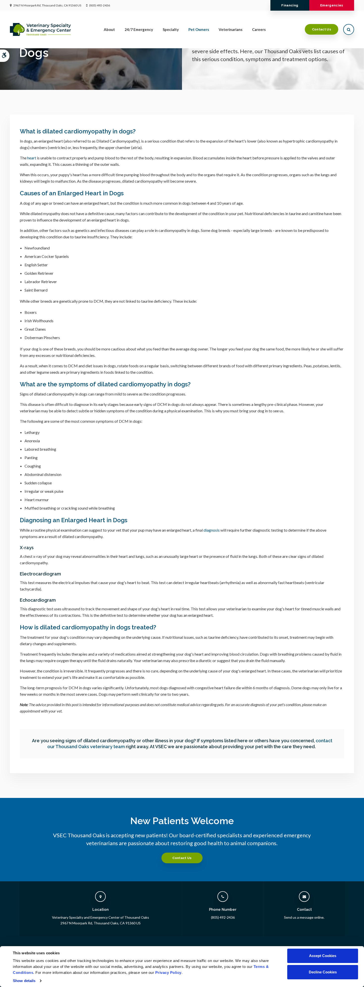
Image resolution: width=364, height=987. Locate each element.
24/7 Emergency (139, 29)
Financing (289, 5)
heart (31, 157)
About (109, 29)
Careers (259, 29)
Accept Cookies (322, 956)
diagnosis (212, 530)
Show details (24, 981)
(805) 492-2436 (99, 5)
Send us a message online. (304, 917)
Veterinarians (230, 29)
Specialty (171, 29)
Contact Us (321, 29)
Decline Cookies (323, 972)
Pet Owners (198, 29)
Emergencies (331, 5)
